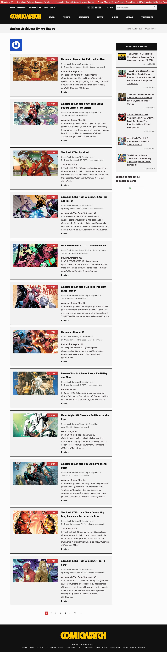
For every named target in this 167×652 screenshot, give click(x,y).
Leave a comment (97, 67)
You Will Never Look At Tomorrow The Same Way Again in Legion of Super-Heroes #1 (139, 160)
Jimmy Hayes (45, 29)
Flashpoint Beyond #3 (72, 332)
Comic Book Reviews (69, 64)
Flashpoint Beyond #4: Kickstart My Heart (83, 59)
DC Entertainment (86, 64)
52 (75, 613)
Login (111, 7)
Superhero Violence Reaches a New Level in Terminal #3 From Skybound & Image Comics (140, 99)
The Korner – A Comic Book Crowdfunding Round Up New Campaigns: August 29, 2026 (140, 57)
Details (64, 92)
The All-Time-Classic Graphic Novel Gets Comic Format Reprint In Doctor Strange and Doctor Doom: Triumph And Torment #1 (141, 77)
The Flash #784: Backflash (75, 152)
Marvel (81, 112)
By (68, 67)
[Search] (154, 7)
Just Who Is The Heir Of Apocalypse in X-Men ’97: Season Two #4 (138, 141)
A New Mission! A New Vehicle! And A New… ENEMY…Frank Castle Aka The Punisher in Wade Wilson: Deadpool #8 (141, 121)
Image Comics (85, 250)
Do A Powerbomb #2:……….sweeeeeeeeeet (84, 245)
